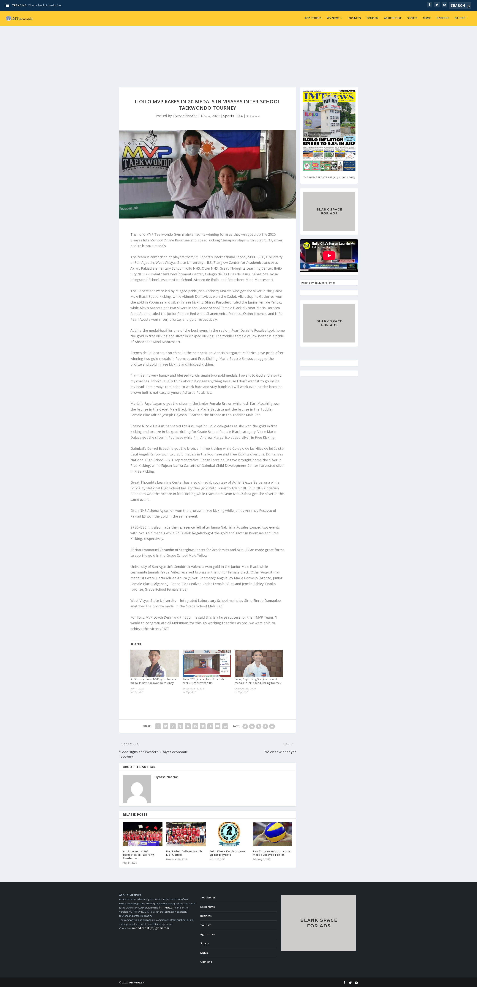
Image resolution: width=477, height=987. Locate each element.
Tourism (372, 18)
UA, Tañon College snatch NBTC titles (184, 853)
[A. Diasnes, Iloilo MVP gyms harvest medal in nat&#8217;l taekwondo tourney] (154, 663)
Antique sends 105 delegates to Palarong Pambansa (138, 855)
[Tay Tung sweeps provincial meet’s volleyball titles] (272, 834)
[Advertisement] (238, 54)
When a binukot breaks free (44, 5)
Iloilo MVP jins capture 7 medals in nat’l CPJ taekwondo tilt (205, 681)
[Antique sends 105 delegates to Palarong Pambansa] (142, 834)
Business (354, 18)
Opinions (442, 18)
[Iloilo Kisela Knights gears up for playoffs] (229, 834)
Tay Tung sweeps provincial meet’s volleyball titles (272, 853)
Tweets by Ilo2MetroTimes (317, 283)
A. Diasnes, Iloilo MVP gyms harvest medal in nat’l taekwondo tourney (153, 681)
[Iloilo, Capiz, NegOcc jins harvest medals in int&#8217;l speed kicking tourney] (259, 663)
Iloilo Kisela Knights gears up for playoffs (227, 853)
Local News (207, 907)
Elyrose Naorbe (185, 116)
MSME (427, 18)
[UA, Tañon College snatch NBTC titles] (186, 834)
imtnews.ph (166, 907)
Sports (412, 18)
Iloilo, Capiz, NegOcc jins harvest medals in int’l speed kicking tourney (258, 681)
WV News (333, 18)
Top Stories (312, 18)
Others (460, 18)
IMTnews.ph (136, 982)
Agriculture (393, 18)
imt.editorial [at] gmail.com (150, 928)
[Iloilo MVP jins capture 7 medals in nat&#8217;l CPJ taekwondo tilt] (207, 663)
